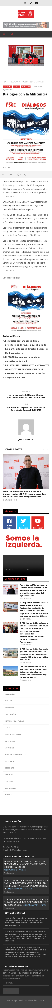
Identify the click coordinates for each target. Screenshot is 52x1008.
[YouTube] (25, 3)
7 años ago (9, 873)
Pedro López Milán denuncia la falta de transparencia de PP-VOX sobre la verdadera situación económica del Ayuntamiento (24, 494)
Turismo (9, 781)
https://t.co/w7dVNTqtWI (34, 904)
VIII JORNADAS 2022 (15, 377)
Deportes (9, 708)
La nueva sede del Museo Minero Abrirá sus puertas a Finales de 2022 (26, 395)
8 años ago (9, 892)
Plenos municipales (15, 754)
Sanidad (9, 775)
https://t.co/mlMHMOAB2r (20, 888)
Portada (26, 87)
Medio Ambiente (13, 734)
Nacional (10, 741)
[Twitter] (31, 3)
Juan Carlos (8, 90)
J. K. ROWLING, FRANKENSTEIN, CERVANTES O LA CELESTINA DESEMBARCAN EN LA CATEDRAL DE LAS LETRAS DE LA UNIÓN (27, 369)
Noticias (9, 748)
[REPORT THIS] (10, 174)
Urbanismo (10, 788)
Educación (10, 714)
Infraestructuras (14, 721)
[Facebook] (19, 3)
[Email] (36, 3)
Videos (8, 795)
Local (16, 87)
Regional (9, 768)
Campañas (10, 694)
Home (5, 82)
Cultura (14, 82)
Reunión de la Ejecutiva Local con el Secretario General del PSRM (26, 407)
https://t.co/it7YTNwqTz (15, 869)
